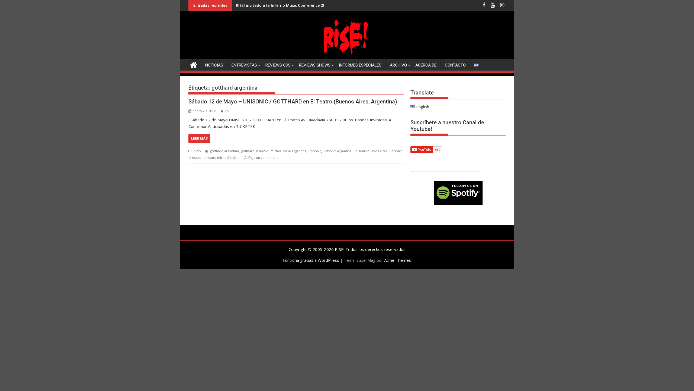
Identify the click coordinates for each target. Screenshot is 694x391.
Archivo (398, 65)
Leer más (199, 138)
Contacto (455, 65)
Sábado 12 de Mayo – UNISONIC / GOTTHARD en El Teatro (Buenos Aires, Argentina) (292, 101)
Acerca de (425, 65)
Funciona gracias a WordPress (311, 260)
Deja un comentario (263, 157)
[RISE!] (347, 55)
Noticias (214, 65)
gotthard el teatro (254, 151)
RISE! (227, 111)
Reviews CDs (278, 65)
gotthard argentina (224, 151)
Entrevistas (244, 65)
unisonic (315, 151)
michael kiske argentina (288, 151)
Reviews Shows (314, 65)
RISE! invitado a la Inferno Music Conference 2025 (282, 5)
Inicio (197, 151)
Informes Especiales (360, 65)
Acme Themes (397, 260)
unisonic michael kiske (220, 157)
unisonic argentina (337, 151)
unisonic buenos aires (370, 151)
